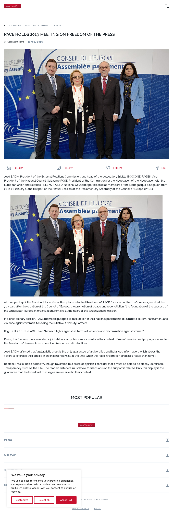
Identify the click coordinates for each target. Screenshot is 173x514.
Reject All (44, 500)
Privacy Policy (80, 508)
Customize (22, 500)
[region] (44, 488)
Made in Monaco (100, 499)
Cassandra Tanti (15, 42)
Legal (97, 508)
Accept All (66, 500)
